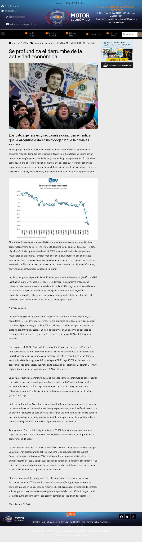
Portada (91, 43)
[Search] (139, 34)
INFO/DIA (60, 43)
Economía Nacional (44, 43)
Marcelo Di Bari (22, 504)
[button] (116, 9)
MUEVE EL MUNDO (76, 43)
